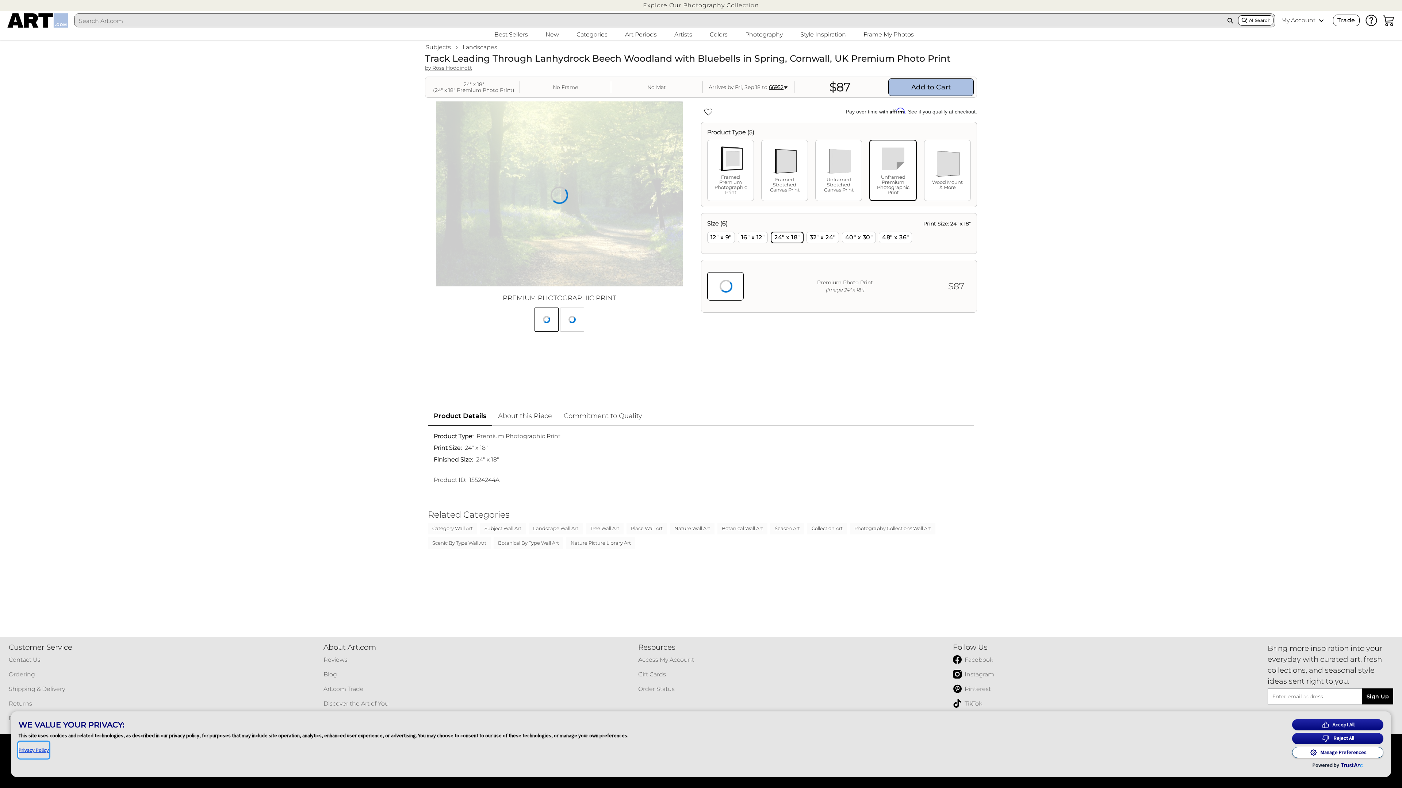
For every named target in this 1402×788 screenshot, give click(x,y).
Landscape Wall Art (555, 528)
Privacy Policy (34, 750)
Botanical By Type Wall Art (528, 543)
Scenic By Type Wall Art (459, 543)
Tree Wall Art (604, 528)
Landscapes (480, 47)
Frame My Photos (888, 34)
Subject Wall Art (502, 528)
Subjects (438, 47)
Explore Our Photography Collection (701, 5)
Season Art (787, 528)
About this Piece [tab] (525, 416)
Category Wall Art (452, 528)
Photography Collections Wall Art (892, 528)
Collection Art (827, 528)
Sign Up (1378, 696)
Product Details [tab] (460, 416)
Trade (1346, 20)
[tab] (730, 170)
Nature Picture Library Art (601, 543)
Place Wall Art (647, 528)
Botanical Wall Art (742, 528)
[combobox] (648, 21)
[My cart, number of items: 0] (1389, 20)
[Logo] (37, 20)
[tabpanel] (839, 262)
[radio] (721, 237)
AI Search (1260, 20)
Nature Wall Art (692, 528)
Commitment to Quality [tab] (603, 416)
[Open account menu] (1321, 20)
